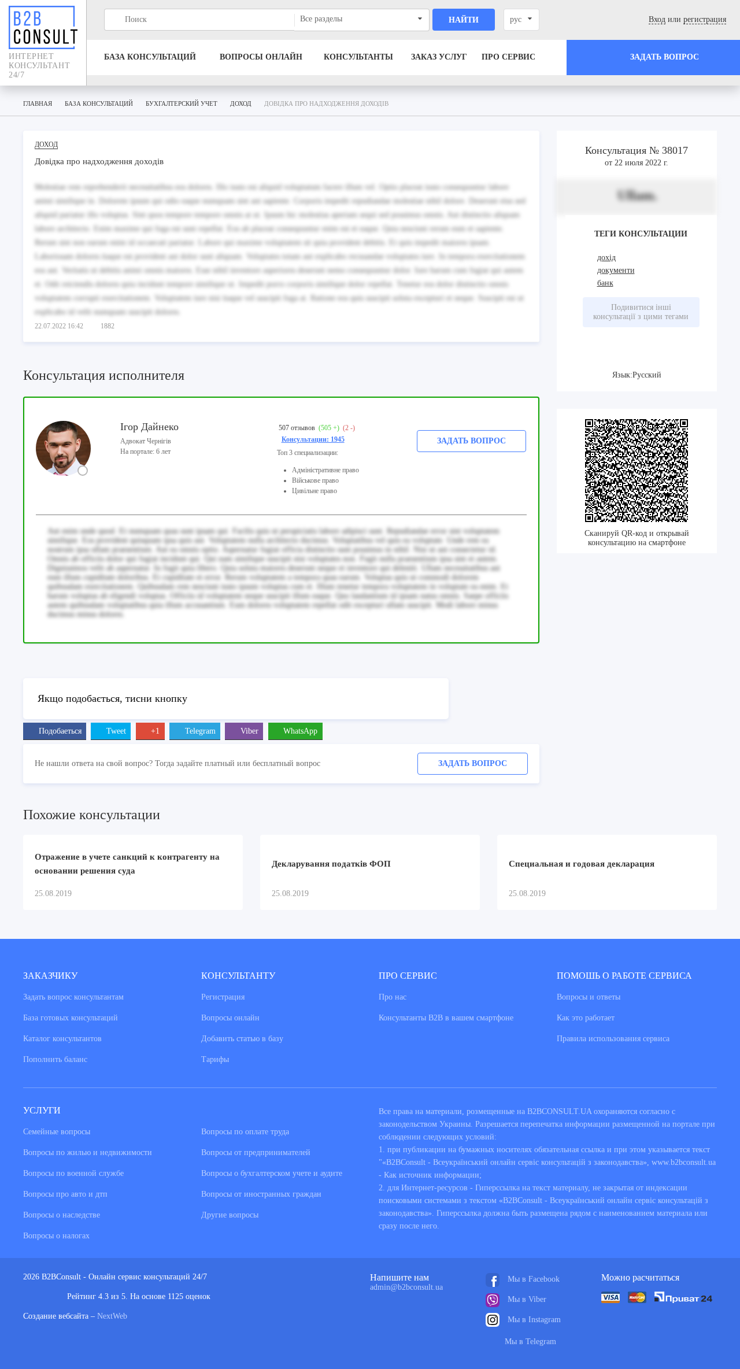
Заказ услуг (439, 57)
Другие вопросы (229, 1215)
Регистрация (223, 997)
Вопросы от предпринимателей (255, 1152)
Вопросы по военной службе (73, 1173)
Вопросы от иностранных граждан (261, 1194)
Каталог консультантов (62, 1038)
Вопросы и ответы (588, 997)
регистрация (704, 19)
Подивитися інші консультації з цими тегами (641, 312)
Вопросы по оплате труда (245, 1131)
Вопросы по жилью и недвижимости (87, 1152)
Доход (46, 144)
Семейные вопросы (56, 1131)
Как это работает (586, 1017)
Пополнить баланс (55, 1059)
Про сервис (508, 57)
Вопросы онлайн (261, 57)
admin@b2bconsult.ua (406, 1287)
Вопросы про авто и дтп (65, 1194)
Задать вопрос (471, 440)
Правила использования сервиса (613, 1038)
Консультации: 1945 (313, 439)
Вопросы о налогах (56, 1235)
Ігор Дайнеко (149, 426)
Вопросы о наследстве (61, 1215)
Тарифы (215, 1059)
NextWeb (112, 1316)
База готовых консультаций (70, 1017)
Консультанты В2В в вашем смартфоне (446, 1017)
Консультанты (358, 57)
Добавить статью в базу (242, 1038)
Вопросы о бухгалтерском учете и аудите (271, 1173)
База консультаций (150, 57)
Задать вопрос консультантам (73, 997)
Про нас (392, 997)
